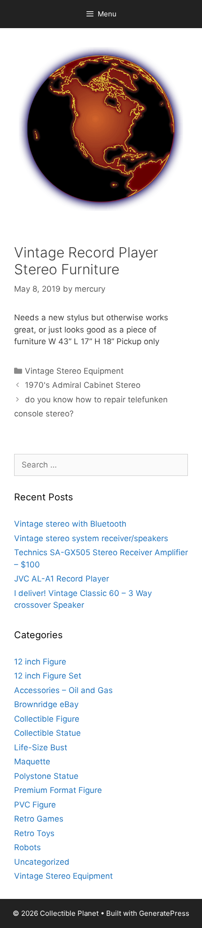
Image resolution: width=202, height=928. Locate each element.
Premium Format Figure (58, 790)
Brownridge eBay (46, 704)
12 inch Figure (40, 661)
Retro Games (38, 818)
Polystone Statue (46, 776)
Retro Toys (34, 833)
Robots (27, 847)
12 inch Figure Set (47, 675)
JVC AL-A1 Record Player (61, 578)
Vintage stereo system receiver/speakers (91, 538)
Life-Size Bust (40, 747)
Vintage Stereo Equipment (74, 371)
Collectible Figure (46, 719)
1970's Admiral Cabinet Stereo (82, 385)
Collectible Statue (47, 733)
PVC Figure (35, 804)
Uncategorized (42, 862)
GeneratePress (164, 913)
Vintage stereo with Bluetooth (70, 523)
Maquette (32, 761)
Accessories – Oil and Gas (63, 690)
